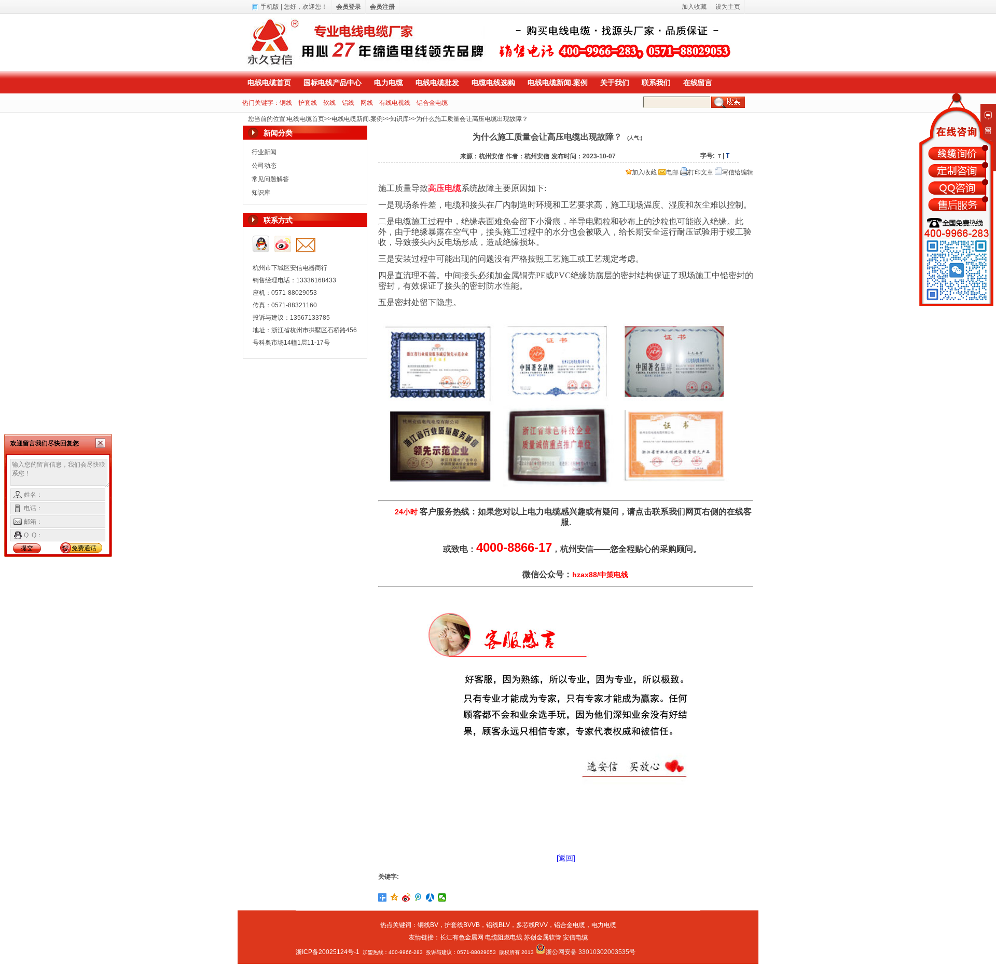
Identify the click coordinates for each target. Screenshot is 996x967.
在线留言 (697, 82)
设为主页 (727, 6)
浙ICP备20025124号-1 (327, 952)
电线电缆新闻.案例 (558, 82)
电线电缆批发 (437, 82)
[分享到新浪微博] (406, 897)
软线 (329, 102)
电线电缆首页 (269, 82)
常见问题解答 (270, 179)
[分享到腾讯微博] (418, 897)
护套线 (307, 102)
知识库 (399, 118)
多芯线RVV (532, 925)
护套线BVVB (462, 925)
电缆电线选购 (493, 82)
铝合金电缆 (432, 102)
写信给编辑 (737, 172)
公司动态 (264, 165)
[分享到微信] (442, 897)
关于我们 (614, 82)
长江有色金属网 (461, 937)
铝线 (348, 102)
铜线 (286, 102)
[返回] (566, 858)
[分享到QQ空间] (394, 897)
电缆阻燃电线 (503, 937)
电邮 (672, 172)
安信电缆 (575, 937)
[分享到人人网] (430, 897)
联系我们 (656, 82)
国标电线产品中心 (332, 82)
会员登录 (348, 6)
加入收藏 (644, 172)
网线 (367, 102)
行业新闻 (264, 152)
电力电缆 (388, 82)
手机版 (269, 6)
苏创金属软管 (542, 937)
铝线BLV (498, 925)
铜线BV (428, 925)
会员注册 (382, 6)
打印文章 (700, 172)
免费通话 (84, 548)
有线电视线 (394, 102)
